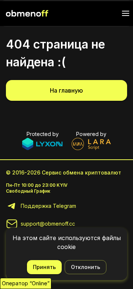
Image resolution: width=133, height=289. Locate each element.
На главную (66, 90)
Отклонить (85, 267)
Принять (44, 267)
